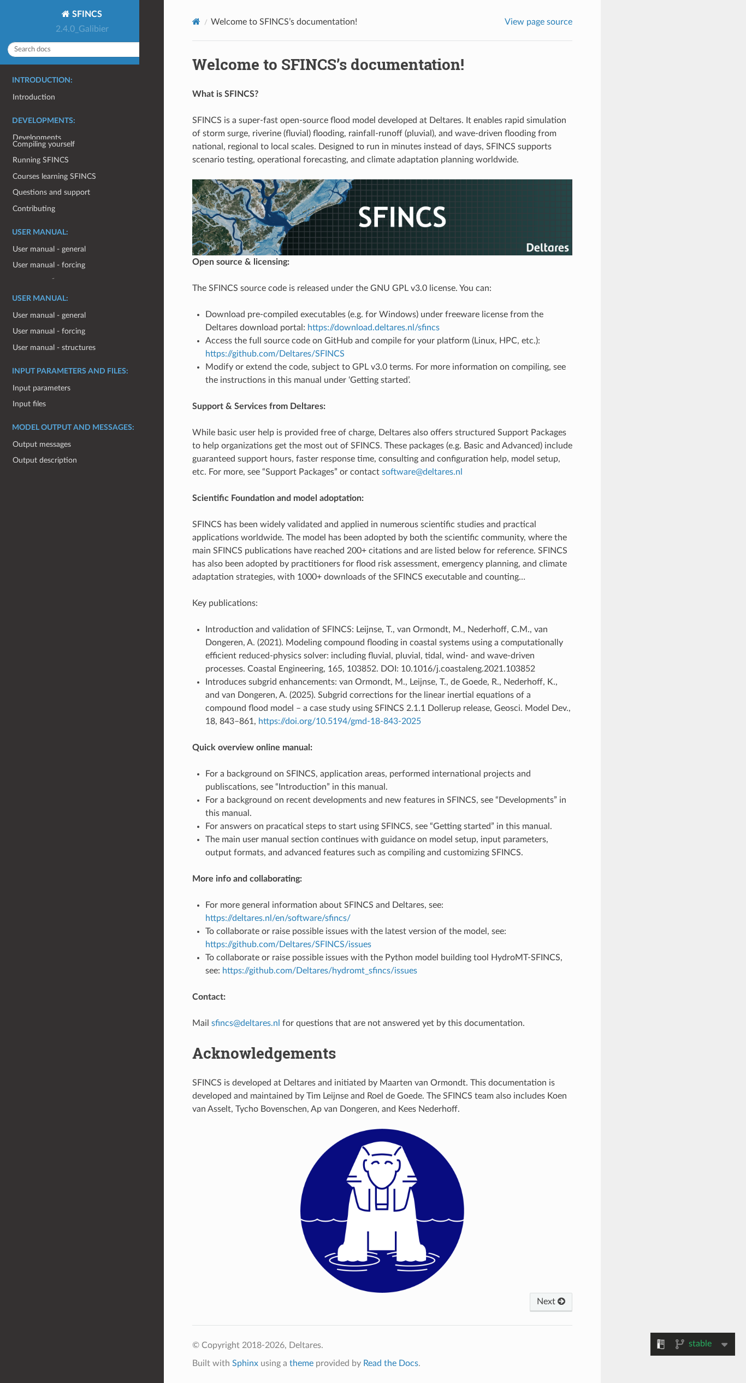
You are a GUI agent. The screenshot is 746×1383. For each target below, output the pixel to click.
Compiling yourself (44, 210)
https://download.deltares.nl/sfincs (373, 327)
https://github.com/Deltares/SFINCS (275, 353)
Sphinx (245, 1363)
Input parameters (41, 388)
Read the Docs (390, 1363)
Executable (31, 194)
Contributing (34, 275)
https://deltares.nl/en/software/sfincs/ (278, 918)
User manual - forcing (49, 331)
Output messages (42, 444)
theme (301, 1363)
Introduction (34, 97)
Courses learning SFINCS (54, 242)
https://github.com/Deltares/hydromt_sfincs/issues (319, 970)
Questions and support (51, 258)
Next (547, 1301)
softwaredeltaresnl (422, 472)
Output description (45, 460)
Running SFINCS (41, 226)
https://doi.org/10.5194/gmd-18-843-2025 (339, 721)
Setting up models (43, 177)
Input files (29, 404)
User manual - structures (54, 347)
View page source (538, 21)
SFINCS (86, 14)
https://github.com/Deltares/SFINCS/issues (288, 944)
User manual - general (49, 315)
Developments (37, 137)
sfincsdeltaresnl (245, 1023)
